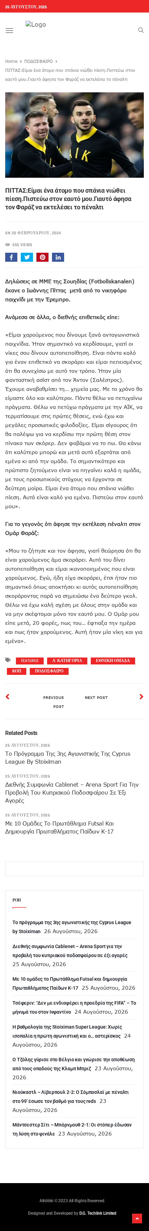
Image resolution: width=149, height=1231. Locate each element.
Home (11, 61)
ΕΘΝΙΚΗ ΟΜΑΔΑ (113, 660)
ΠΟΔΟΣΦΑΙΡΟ (38, 61)
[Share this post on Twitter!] (27, 257)
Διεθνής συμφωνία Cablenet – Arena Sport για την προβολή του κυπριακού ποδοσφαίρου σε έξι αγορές (71, 792)
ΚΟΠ (16, 671)
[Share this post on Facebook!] (11, 257)
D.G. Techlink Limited (97, 1213)
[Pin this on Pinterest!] (42, 257)
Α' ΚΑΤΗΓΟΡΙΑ (67, 660)
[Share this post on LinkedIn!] (58, 257)
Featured (29, 660)
